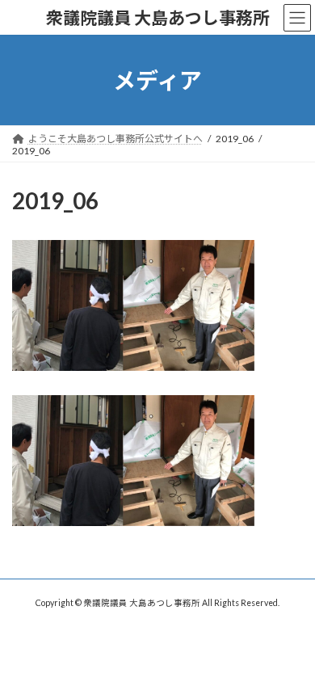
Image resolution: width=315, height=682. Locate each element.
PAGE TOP (291, 645)
